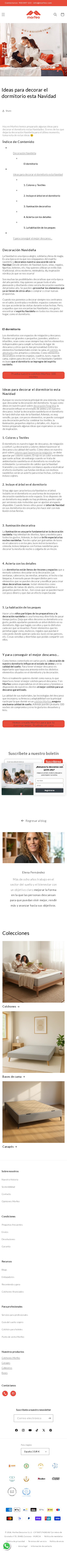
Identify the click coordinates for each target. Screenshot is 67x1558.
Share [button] (8, 110)
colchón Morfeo (43, 701)
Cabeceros (7, 1367)
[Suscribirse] (49, 1418)
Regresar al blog (36, 820)
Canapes (6, 1362)
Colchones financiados (13, 1291)
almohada (7, 352)
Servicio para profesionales (15, 1314)
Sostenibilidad (8, 1186)
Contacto (6, 1194)
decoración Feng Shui (44, 405)
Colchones (9, 1006)
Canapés (8, 1146)
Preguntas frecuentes (12, 1224)
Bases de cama (12, 1076)
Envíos (5, 1232)
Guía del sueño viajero (12, 1322)
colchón (54, 349)
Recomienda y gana (11, 1284)
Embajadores (8, 1277)
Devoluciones (8, 1239)
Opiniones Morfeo (11, 1201)
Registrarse (49, 790)
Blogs (4, 1269)
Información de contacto (41, 1546)
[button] (55, 14)
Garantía (6, 1246)
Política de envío (57, 1541)
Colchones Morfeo (11, 1357)
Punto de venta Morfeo (13, 1336)
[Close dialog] (63, 765)
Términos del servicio (37, 1541)
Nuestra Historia (10, 1179)
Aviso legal (23, 1546)
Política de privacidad (16, 1541)
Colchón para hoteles (12, 1329)
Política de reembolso (53, 1536)
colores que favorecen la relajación (33, 452)
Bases (5, 1372)
